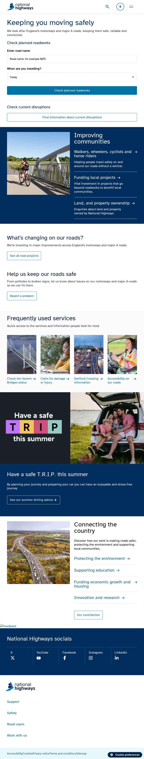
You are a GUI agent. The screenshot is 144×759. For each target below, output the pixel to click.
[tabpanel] (72, 85)
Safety (12, 713)
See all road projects (24, 255)
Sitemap (81, 753)
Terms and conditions (63, 753)
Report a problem (22, 296)
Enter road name (18, 50)
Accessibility (14, 753)
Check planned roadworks (72, 90)
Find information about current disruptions (72, 117)
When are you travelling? (24, 68)
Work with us (17, 735)
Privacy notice (41, 753)
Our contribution (88, 615)
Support (13, 702)
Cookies (27, 753)
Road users (15, 724)
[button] (8, 626)
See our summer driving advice (31, 500)
